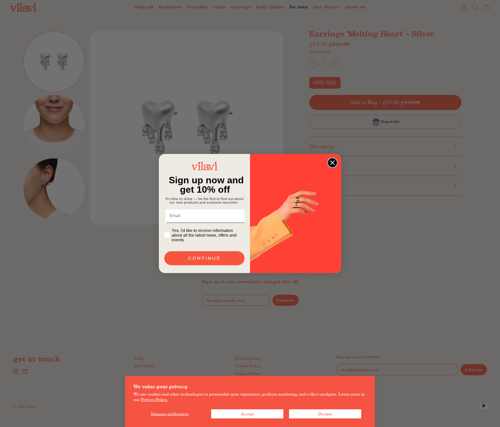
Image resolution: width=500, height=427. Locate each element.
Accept (247, 413)
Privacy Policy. (154, 399)
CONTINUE (204, 258)
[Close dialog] (332, 162)
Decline (325, 413)
